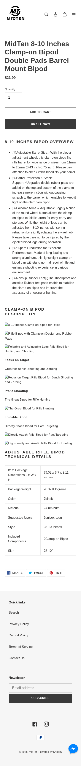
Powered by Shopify (50, 751)
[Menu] (73, 14)
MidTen (33, 751)
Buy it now (40, 123)
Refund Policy (18, 635)
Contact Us (17, 658)
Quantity (10, 89)
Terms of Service (21, 647)
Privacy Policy (19, 624)
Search (14, 612)
